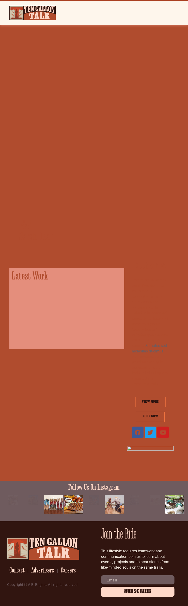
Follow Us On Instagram (94, 488)
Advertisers (42, 571)
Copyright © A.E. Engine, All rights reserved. (42, 584)
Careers (68, 571)
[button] (177, 13)
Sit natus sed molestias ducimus (149, 348)
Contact (17, 571)
